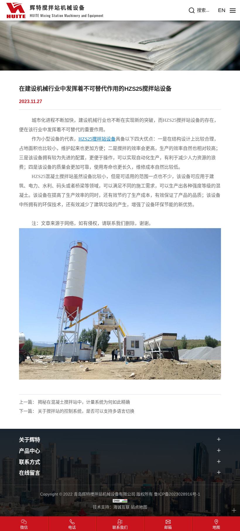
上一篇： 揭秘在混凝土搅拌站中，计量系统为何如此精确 (74, 401)
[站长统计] (120, 500)
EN (221, 10)
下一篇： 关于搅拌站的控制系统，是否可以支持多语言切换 (76, 411)
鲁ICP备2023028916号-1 (177, 494)
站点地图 (139, 507)
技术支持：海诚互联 (111, 507)
